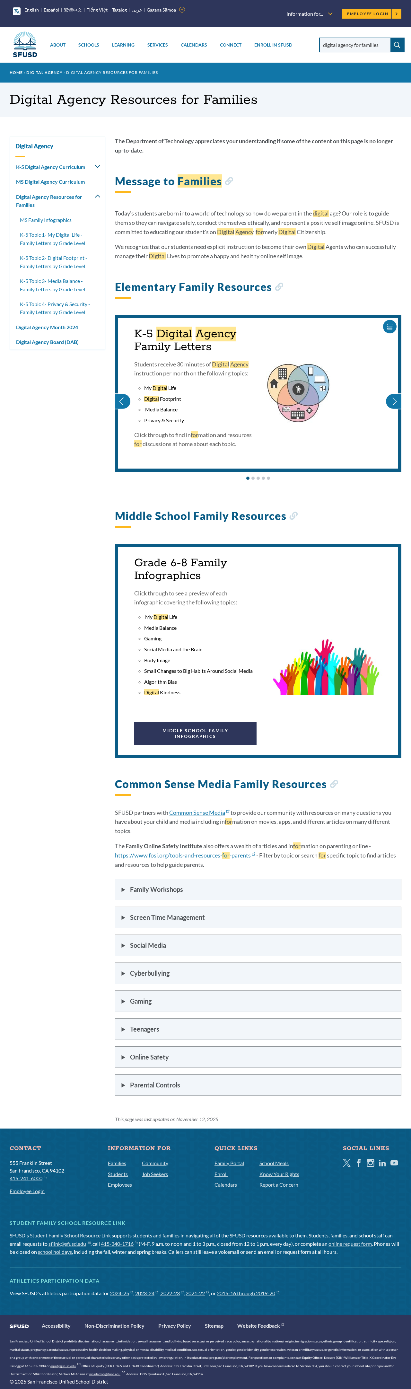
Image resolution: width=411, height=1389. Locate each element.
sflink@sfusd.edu (67, 1244)
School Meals (274, 1163)
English (31, 10)
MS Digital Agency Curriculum (50, 182)
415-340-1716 (117, 1244)
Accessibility (56, 1326)
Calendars (194, 45)
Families (117, 1163)
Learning (123, 45)
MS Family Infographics (46, 220)
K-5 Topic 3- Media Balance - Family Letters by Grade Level (52, 285)
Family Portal (229, 1163)
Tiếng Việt (97, 10)
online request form (350, 1244)
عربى (137, 10)
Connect (230, 45)
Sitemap (214, 1326)
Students (118, 1174)
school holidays (55, 1252)
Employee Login (368, 13)
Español (51, 10)
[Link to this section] (228, 182)
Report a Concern (278, 1185)
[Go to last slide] (123, 393)
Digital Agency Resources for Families (49, 201)
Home (16, 72)
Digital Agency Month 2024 (47, 327)
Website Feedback (258, 1326)
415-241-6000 (26, 1178)
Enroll (221, 1174)
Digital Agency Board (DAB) (47, 342)
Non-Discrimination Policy (114, 1326)
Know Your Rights (279, 1174)
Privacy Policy (174, 1326)
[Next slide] (393, 393)
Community (155, 1163)
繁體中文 (73, 10)
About (58, 45)
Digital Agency (44, 72)
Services (157, 45)
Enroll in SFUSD (273, 45)
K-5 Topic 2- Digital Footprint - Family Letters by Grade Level (53, 262)
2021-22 (195, 1293)
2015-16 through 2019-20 (246, 1293)
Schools (88, 45)
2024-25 (119, 1293)
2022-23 (170, 1293)
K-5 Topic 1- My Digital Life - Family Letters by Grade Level (52, 239)
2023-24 (144, 1293)
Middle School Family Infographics (195, 733)
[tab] (247, 478)
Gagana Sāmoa (161, 10)
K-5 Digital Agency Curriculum (50, 167)
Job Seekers (155, 1174)
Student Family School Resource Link (70, 1235)
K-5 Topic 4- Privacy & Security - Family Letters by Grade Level (55, 308)
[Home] (25, 45)
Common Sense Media (197, 812)
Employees (120, 1185)
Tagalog (119, 10)
